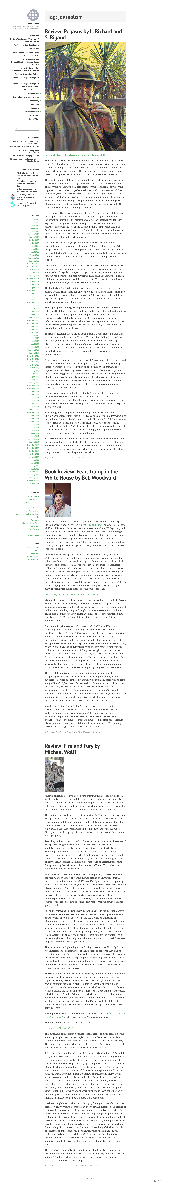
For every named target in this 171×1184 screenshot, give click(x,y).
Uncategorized (33, 535)
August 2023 (34, 285)
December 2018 (33, 385)
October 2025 (34, 240)
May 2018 (35, 403)
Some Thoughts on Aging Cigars (25, 52)
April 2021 (35, 314)
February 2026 (33, 234)
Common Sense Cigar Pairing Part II (25, 79)
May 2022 (35, 296)
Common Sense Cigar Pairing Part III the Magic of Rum (25, 85)
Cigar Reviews (33, 35)
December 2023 (33, 279)
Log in (37, 550)
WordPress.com (33, 559)
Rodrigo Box (34, 526)
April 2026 (35, 228)
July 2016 (35, 460)
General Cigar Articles (31, 511)
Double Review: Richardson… (27, 192)
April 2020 (35, 344)
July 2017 (35, 424)
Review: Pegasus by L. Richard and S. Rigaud (83, 34)
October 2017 (34, 415)
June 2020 (35, 338)
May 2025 (35, 249)
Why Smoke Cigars (31, 90)
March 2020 (34, 347)
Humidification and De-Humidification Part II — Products (25, 69)
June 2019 (35, 374)
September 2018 (33, 391)
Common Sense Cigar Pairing (27, 74)
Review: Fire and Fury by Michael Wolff (72, 748)
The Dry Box (34, 48)
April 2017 (35, 433)
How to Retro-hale (31, 56)
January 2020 (34, 353)
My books (35, 104)
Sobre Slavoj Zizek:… (24, 195)
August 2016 (34, 457)
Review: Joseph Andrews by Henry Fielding (29, 151)
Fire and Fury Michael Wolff (59, 1028)
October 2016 (34, 451)
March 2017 (34, 436)
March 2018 (34, 406)
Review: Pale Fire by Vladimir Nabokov (24, 147)
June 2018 (35, 400)
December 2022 (33, 290)
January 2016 (34, 478)
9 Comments (96, 732)
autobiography (33, 496)
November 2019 (33, 359)
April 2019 (35, 377)
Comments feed (33, 556)
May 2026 (35, 225)
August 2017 (34, 421)
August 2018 (34, 394)
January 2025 (34, 261)
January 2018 (34, 409)
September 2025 (33, 243)
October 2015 (34, 484)
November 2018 (33, 389)
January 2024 (34, 276)
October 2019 (34, 362)
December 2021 (33, 302)
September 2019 (33, 365)
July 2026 (35, 219)
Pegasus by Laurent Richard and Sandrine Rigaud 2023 (75, 154)
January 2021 (34, 317)
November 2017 (33, 412)
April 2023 (35, 287)
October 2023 (34, 282)
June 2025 (35, 246)
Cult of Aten (34, 115)
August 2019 (34, 368)
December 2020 (33, 320)
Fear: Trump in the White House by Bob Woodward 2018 (73, 594)
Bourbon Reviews (32, 111)
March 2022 (34, 299)
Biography (34, 108)
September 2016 (33, 454)
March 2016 (34, 472)
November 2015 (33, 481)
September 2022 (33, 293)
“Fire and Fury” (94, 524)
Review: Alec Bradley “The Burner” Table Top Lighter (24, 40)
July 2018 (35, 397)
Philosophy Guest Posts (30, 523)
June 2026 (35, 222)
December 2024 (33, 264)
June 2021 (35, 308)
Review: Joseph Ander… (25, 189)
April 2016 (35, 469)
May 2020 (35, 341)
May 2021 (35, 311)
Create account (33, 547)
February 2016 (33, 475)
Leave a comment (98, 458)
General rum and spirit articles (26, 97)
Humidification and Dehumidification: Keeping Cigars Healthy (25, 62)
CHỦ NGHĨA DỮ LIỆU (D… (26, 173)
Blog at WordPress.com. (85, 1178)
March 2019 (34, 380)
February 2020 (33, 350)
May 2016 (35, 466)
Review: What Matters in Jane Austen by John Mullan (25, 142)
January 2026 (34, 237)
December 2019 (33, 356)
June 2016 (35, 463)
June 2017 (35, 427)
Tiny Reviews (34, 532)
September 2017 (33, 418)
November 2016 (33, 448)
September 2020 (33, 329)
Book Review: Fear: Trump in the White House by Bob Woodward (81, 474)
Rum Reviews (33, 93)
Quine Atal (50, 458)
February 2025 (33, 258)
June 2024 (35, 273)
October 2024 (34, 270)
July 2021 (35, 305)
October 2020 (34, 326)
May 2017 (35, 430)
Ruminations (33, 23)
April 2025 (35, 252)
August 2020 (34, 332)
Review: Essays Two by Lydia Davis (26, 155)
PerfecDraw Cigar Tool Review (26, 45)
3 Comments (94, 1166)
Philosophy (34, 101)
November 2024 (33, 267)
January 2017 (34, 442)
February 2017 (33, 439)
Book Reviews (34, 499)
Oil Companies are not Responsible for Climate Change (24, 160)
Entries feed (34, 553)
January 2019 (34, 383)
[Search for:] (27, 129)
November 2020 (33, 323)
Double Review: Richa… (25, 181)
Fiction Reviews (33, 508)
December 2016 (33, 445)
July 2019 (35, 371)
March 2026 (34, 231)
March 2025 (34, 255)
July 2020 (35, 335)
